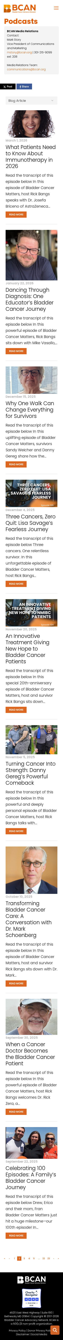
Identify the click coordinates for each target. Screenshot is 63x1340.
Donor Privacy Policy (40, 1330)
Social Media (39, 1334)
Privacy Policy (17, 1330)
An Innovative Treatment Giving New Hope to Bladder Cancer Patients (28, 649)
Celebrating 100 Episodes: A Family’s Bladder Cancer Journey (31, 1178)
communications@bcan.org (26, 69)
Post (9, 86)
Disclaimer (22, 1334)
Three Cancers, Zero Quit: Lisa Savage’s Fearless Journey (31, 523)
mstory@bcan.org (19, 52)
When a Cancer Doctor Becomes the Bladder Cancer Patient (30, 1054)
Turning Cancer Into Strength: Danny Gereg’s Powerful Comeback (31, 773)
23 (48, 1258)
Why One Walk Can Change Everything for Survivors (30, 409)
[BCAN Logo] (31, 1281)
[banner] (20, 9)
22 (44, 1258)
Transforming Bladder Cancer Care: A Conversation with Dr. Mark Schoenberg (29, 919)
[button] (56, 8)
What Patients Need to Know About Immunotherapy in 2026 (31, 156)
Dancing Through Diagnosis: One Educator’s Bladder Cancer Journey (30, 299)
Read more (16, 214)
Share (25, 86)
